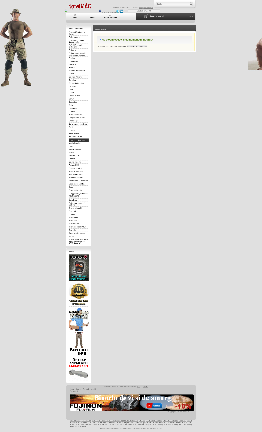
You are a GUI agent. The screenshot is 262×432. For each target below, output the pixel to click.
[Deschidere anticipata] (79, 319)
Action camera (74, 37)
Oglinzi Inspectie (75, 162)
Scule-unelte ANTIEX (76, 184)
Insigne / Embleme (78, 140)
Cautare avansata (144, 11)
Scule (71, 187)
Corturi (71, 99)
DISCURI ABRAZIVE (170, 421)
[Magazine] (91, 393)
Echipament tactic (75, 115)
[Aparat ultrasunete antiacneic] (79, 368)
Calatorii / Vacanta (75, 77)
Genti (71, 127)
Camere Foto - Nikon (76, 83)
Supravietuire (74, 224)
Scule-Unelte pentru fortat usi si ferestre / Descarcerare (78, 195)
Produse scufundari (76, 171)
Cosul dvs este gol (157, 16)
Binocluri (72, 67)
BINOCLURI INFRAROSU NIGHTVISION (107, 421)
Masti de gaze (74, 156)
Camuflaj (72, 86)
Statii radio (73, 221)
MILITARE (122, 423)
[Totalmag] (79, 8)
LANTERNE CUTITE (87, 423)
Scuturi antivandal (75, 190)
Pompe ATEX (74, 165)
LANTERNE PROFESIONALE (107, 423)
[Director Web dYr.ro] (78, 393)
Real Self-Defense (76, 174)
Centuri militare (74, 96)
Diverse (72, 111)
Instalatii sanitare (75, 143)
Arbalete (72, 58)
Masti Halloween (75, 149)
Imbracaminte (74, 133)
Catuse (71, 93)
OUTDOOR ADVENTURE (175, 423)
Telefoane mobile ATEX (77, 227)
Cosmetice (73, 102)
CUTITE (142, 421)
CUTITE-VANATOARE (154, 421)
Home (95, 29)
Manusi (71, 153)
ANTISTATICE (75, 421)
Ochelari (72, 159)
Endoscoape (73, 121)
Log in (191, 16)
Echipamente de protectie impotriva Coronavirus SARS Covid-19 (78, 241)
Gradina (72, 130)
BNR (138, 387)
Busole (71, 74)
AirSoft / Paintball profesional (75, 46)
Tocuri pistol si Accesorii (78, 233)
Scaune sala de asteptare (78, 181)
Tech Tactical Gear (170, 424)
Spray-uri (72, 211)
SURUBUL (104, 424)
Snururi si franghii (75, 208)
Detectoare (73, 108)
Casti (71, 89)
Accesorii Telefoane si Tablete (77, 33)
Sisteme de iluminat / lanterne (76, 204)
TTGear (72, 236)
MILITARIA (131, 423)
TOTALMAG (127, 424)
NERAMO (139, 423)
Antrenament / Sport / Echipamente (76, 41)
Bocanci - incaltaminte (77, 71)
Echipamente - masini (77, 118)
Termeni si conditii (89, 389)
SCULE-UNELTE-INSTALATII (88, 424)
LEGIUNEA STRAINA (78, 426)
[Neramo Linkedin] (121, 12)
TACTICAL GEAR (115, 424)
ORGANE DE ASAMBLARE (154, 423)
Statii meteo (73, 217)
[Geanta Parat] (79, 268)
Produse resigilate (75, 168)
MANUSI (182, 421)
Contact (78, 389)
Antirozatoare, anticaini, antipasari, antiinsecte (77, 54)
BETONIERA (86, 421)
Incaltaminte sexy (75, 137)
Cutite (71, 105)
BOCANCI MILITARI (130, 421)
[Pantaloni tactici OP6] (79, 343)
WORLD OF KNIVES (140, 424)
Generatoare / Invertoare (78, 124)
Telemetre (72, 230)
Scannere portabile (76, 178)
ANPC (145, 387)
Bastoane (72, 64)
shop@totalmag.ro (146, 8)
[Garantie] (79, 294)
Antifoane (72, 50)
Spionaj (72, 214)
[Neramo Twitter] (118, 12)
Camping (72, 80)
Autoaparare (73, 61)
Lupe (71, 146)
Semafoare (73, 200)
